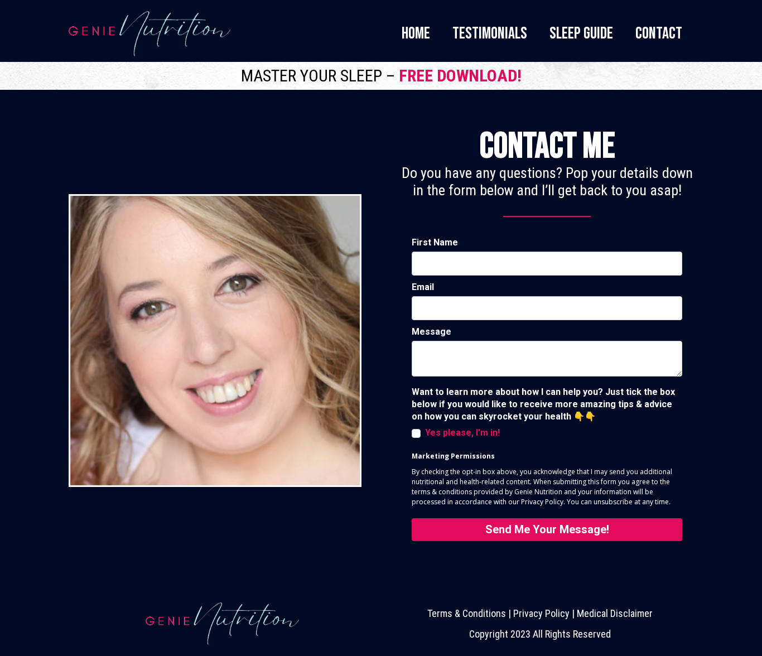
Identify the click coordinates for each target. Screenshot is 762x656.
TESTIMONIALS (489, 33)
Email (423, 287)
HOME (416, 33)
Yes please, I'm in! (462, 432)
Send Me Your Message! (547, 529)
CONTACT (658, 33)
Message (431, 331)
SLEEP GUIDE (581, 33)
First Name (435, 242)
